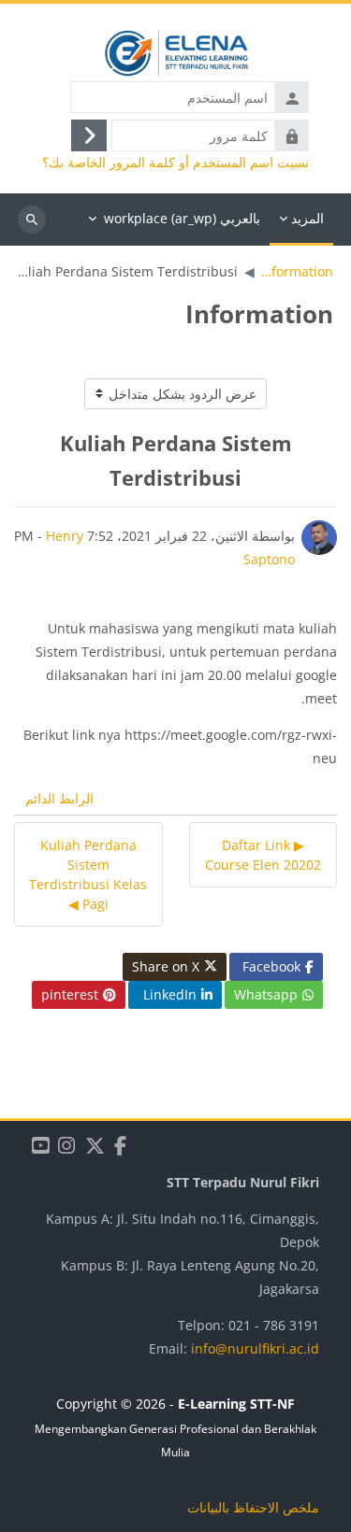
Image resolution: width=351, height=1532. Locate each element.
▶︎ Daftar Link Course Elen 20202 (263, 854)
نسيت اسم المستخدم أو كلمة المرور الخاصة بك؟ (175, 162)
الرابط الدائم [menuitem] (59, 798)
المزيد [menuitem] (307, 218)
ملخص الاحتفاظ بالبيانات (253, 1507)
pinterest (69, 994)
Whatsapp (266, 994)
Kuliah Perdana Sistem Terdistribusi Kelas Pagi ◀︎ (88, 874)
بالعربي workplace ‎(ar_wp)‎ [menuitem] (182, 218)
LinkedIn (170, 994)
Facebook (271, 966)
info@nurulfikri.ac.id (255, 1348)
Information (297, 271)
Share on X (165, 966)
